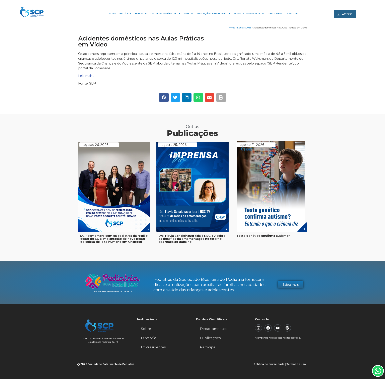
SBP (186, 13)
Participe (207, 347)
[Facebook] (268, 328)
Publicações (210, 338)
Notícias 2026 (244, 27)
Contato (292, 13)
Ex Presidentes (153, 347)
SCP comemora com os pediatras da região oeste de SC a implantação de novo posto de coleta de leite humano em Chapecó (114, 239)
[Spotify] (287, 328)
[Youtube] (277, 328)
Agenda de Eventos (247, 13)
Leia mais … (86, 76)
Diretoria (148, 338)
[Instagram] (258, 328)
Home (112, 13)
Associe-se (275, 13)
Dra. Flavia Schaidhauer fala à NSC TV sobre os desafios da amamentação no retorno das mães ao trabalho (191, 239)
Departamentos (213, 329)
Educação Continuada (211, 13)
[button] (164, 97)
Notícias (125, 13)
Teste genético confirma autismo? (263, 236)
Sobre (139, 13)
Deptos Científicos (163, 13)
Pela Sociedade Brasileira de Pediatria (112, 291)
